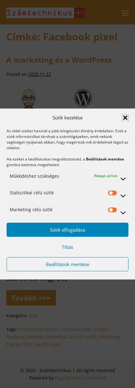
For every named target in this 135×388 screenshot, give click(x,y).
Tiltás (67, 247)
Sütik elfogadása (67, 230)
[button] (125, 117)
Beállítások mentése (67, 264)
